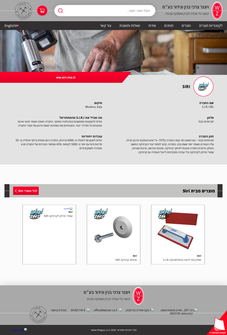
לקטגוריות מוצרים (211, 25)
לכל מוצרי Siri (27, 191)
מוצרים (186, 25)
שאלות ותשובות (129, 25)
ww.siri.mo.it (65, 77)
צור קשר (105, 25)
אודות (152, 25)
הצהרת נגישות (59, 310)
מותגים (168, 25)
